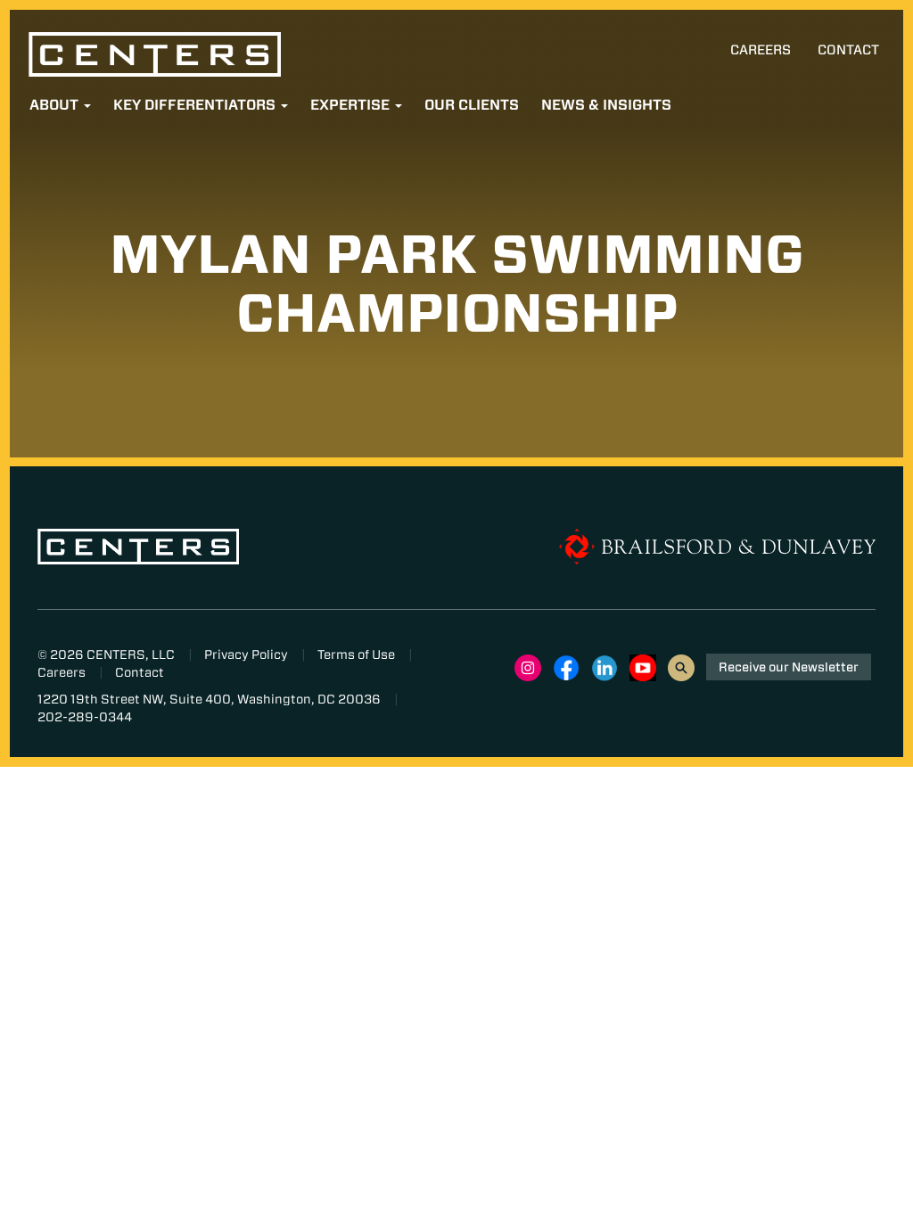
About (55, 104)
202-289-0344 (84, 717)
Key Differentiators (196, 104)
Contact (848, 50)
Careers (760, 50)
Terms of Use (356, 654)
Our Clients (471, 104)
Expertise (351, 104)
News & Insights (606, 104)
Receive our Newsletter (789, 667)
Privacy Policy (246, 654)
